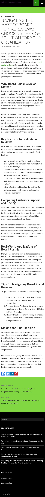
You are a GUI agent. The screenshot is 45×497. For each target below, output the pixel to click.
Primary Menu (42, 3)
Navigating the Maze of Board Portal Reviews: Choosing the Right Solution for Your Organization (22, 462)
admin (18, 46)
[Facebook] (3, 374)
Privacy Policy (5, 494)
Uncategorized (6, 483)
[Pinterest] (16, 374)
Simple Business (7, 16)
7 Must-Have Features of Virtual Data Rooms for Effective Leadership (20, 400)
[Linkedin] (12, 374)
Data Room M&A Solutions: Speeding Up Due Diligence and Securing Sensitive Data (19, 389)
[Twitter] (8, 374)
